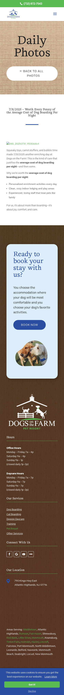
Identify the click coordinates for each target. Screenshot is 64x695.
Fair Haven (35, 633)
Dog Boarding (14, 509)
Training (11, 523)
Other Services (14, 533)
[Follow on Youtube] (24, 554)
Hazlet (35, 642)
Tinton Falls (13, 642)
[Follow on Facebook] (9, 554)
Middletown (30, 629)
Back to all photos (33, 73)
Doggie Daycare (15, 519)
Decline (32, 691)
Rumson (23, 633)
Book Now (29, 325)
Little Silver (24, 637)
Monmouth (38, 637)
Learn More (51, 676)
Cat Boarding (13, 514)
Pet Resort (12, 528)
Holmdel (25, 642)
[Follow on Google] (16, 554)
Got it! (32, 684)
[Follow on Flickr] (31, 554)
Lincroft (44, 642)
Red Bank (11, 637)
